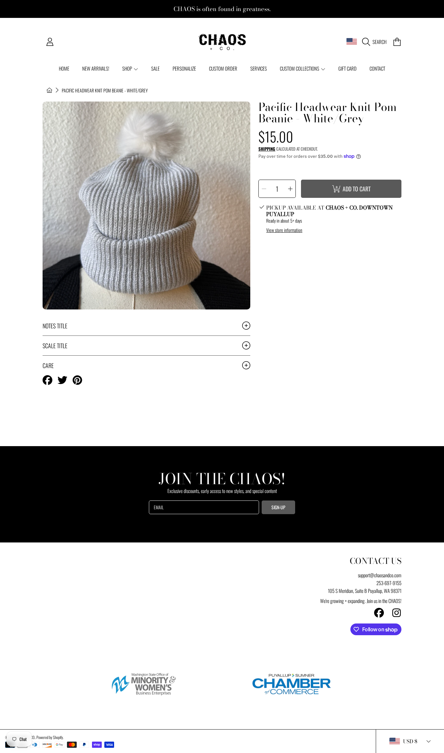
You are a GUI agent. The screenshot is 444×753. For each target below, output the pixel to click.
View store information (284, 230)
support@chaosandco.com (379, 575)
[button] (376, 41)
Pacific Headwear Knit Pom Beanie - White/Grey (105, 90)
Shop (127, 68)
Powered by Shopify (49, 737)
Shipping (266, 149)
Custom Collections (300, 68)
